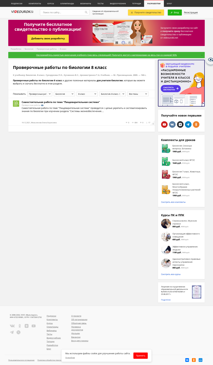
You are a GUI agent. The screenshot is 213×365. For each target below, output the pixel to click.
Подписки (16, 3)
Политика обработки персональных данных (56, 360)
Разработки (154, 3)
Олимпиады (67, 3)
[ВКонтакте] (187, 360)
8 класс (63, 49)
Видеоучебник (118, 3)
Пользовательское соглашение (21, 360)
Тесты (100, 3)
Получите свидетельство (147, 12)
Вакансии (75, 337)
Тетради (136, 3)
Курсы (50, 3)
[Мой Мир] (200, 360)
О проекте (76, 315)
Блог (169, 3)
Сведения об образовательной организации (105, 12)
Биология (29, 49)
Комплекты (35, 3)
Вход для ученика (79, 340)
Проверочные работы (47, 49)
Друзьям (75, 333)
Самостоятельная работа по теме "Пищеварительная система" (61, 102)
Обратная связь (79, 323)
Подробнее (166, 300)
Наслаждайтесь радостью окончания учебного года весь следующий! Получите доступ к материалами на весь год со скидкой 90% (106, 55)
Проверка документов (77, 328)
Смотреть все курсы (171, 274)
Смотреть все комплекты (173, 202)
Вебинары (85, 3)
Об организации (79, 319)
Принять (140, 355)
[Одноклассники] (194, 360)
